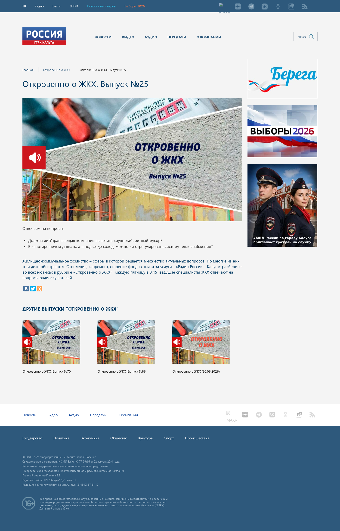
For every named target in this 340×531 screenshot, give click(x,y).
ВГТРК (73, 6)
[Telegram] (251, 7)
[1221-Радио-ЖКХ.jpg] (132, 161)
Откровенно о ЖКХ (56, 70)
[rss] (305, 7)
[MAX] (224, 7)
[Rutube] (291, 7)
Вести (57, 6)
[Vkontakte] (264, 7)
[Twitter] (33, 288)
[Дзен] (237, 7)
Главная (28, 70)
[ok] (278, 7)
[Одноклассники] (39, 288)
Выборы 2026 (134, 6)
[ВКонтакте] (26, 288)
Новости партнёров (101, 6)
